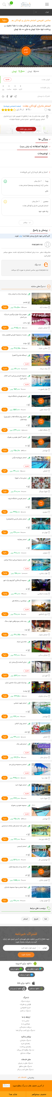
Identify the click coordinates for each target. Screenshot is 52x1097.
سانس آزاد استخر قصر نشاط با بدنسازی (14, 826)
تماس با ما (25, 1020)
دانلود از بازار (15, 969)
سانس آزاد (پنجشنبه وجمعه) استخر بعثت (33, 185)
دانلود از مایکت (24, 975)
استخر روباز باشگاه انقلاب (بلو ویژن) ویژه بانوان (15, 418)
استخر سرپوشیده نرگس (19, 457)
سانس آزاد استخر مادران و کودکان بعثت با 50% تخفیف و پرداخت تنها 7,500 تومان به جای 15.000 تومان (27, 27)
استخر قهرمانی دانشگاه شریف (17, 396)
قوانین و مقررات (25, 1004)
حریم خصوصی (25, 1007)
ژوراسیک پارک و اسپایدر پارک (17, 294)
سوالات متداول (25, 1053)
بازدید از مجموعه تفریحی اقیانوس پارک (14, 335)
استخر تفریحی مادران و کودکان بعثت (35, 205)
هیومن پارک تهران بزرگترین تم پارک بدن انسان (15, 316)
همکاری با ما (25, 1024)
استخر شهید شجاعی (20, 703)
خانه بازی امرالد (22, 642)
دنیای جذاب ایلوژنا (21, 478)
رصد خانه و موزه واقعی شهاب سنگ (16, 621)
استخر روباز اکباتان (21, 723)
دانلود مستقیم (34, 988)
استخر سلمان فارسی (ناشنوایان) (16, 519)
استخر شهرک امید (21, 785)
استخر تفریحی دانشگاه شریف (17, 498)
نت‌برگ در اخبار (25, 1010)
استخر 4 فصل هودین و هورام (17, 437)
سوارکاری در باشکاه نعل (19, 601)
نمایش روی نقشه (26, 129)
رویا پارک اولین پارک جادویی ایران (16, 682)
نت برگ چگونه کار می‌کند (25, 1050)
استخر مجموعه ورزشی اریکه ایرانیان (15, 560)
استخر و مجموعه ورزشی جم (18, 764)
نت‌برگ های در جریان (25, 1063)
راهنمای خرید (25, 1043)
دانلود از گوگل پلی (33, 969)
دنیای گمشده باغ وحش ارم (18, 662)
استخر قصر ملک (21, 744)
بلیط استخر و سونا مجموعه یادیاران (15, 887)
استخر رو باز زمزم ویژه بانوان (18, 867)
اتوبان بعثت (46, 79)
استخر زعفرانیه (22, 539)
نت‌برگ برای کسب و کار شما (25, 1030)
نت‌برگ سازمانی (25, 1040)
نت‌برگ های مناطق (25, 1066)
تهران (47, 12)
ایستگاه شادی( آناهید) (19, 355)
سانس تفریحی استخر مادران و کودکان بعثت (30, 20)
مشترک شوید (26, 954)
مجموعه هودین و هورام (19, 805)
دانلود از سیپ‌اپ (16, 988)
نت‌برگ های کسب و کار (25, 1069)
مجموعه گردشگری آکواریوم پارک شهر (15, 580)
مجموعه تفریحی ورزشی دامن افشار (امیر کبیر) (15, 377)
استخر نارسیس (22, 846)
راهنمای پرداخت (25, 1046)
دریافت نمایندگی (25, 1027)
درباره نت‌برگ (25, 1001)
